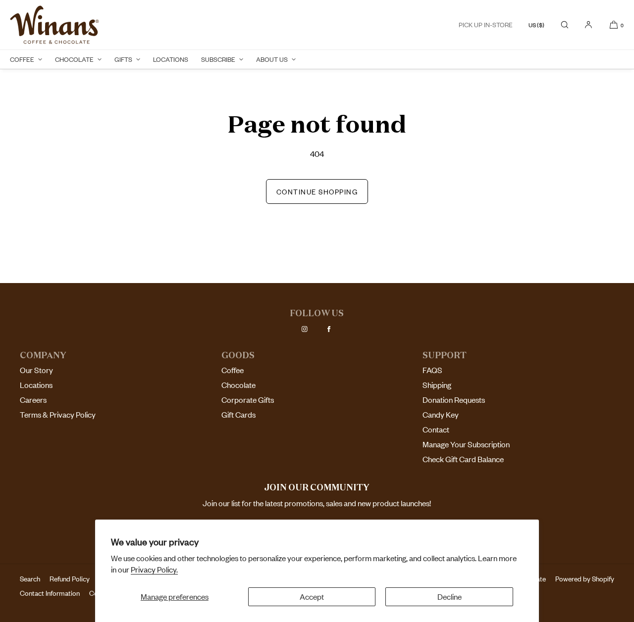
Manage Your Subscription (466, 444)
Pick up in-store (486, 25)
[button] (565, 24)
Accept (312, 597)
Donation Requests (454, 400)
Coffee (22, 59)
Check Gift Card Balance (463, 459)
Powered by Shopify (584, 578)
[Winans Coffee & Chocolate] (54, 24)
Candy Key (441, 415)
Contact (436, 429)
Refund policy (70, 578)
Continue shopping (317, 192)
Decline (449, 597)
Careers (33, 400)
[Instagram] (305, 329)
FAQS (432, 370)
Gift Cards (238, 415)
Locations (170, 59)
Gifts (123, 59)
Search (30, 578)
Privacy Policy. (154, 569)
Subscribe (218, 59)
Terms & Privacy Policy (58, 415)
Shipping (437, 385)
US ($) (536, 25)
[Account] (588, 24)
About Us (272, 59)
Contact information (50, 593)
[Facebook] (329, 329)
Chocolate (74, 59)
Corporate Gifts (247, 400)
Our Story (36, 370)
